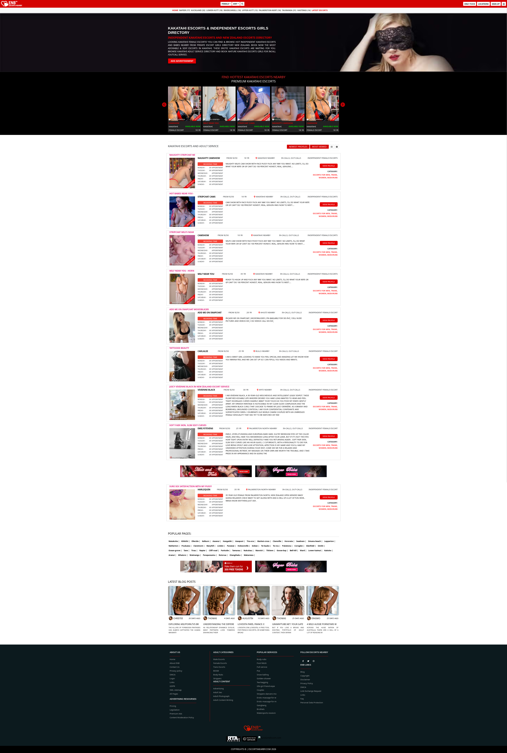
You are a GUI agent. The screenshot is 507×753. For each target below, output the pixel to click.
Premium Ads (176, 713)
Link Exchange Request (310, 691)
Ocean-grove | (175, 550)
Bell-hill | (294, 550)
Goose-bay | (282, 550)
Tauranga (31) (289, 10)
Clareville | (278, 541)
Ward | (303, 550)
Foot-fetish (262, 663)
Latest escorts (320, 10)
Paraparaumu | (210, 555)
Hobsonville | (244, 546)
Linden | (221, 546)
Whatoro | (183, 555)
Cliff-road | (214, 550)
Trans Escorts (219, 667)
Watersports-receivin (266, 713)
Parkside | (225, 550)
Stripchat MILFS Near (181, 232)
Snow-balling (263, 674)
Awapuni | (240, 541)
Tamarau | (237, 550)
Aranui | (172, 555)
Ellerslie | (196, 541)
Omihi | (321, 546)
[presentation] (164, 104)
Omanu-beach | (315, 541)
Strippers (217, 678)
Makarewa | (249, 555)
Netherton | (174, 546)
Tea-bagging (262, 682)
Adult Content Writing (223, 700)
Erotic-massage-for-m (266, 701)
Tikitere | (270, 550)
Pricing (173, 706)
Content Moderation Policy (182, 717)
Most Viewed (319, 146)
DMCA (172, 674)
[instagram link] (313, 660)
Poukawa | (187, 546)
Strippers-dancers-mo (266, 693)
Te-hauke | (266, 546)
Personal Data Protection (311, 702)
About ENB (175, 663)
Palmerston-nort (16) (270, 10)
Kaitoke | (328, 550)
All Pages (174, 693)
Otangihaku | (236, 555)
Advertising (218, 688)
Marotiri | (259, 550)
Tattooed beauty (179, 348)
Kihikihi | (185, 541)
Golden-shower (264, 678)
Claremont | (199, 546)
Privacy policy (176, 670)
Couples (260, 690)
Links (172, 682)
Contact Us (174, 667)
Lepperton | (329, 541)
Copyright (304, 675)
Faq (302, 698)
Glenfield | (311, 546)
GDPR (172, 686)
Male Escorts (219, 659)
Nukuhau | (249, 550)
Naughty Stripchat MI (182, 154)
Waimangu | (195, 555)
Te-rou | (276, 546)
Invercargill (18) (232, 10)
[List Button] (331, 147)
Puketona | (287, 546)
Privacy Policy (306, 683)
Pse (258, 670)
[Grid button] (337, 147)
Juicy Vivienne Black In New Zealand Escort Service (199, 386)
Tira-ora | (251, 541)
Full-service (262, 667)
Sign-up (496, 4)
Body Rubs (218, 674)
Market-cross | (264, 541)
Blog (302, 671)
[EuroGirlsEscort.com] (270, 739)
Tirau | (194, 550)
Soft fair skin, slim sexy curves (187, 425)
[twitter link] (303, 660)
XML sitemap (176, 690)
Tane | (186, 550)
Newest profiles (298, 146)
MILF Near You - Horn (181, 270)
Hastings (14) (304, 10)
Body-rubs (261, 659)
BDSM (216, 670)
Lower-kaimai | (315, 550)
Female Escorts (220, 663)
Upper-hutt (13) (250, 10)
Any (235, 4)
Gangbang (261, 705)
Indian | (255, 546)
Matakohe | (174, 541)
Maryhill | (210, 546)
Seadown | (301, 541)
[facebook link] (308, 660)
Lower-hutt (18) (214, 10)
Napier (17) (184, 10)
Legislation (175, 709)
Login (172, 678)
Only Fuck (469, 4)
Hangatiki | (228, 541)
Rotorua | (223, 555)
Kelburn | (206, 541)
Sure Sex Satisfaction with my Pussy (190, 486)
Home (175, 10)
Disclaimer (305, 679)
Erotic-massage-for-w (266, 697)
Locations (483, 4)
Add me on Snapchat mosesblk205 (189, 309)
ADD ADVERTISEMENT (182, 61)
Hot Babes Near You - (181, 193)
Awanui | (217, 541)
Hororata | (289, 541)
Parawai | (231, 546)
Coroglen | (299, 546)
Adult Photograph (221, 696)
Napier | (203, 550)
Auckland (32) (198, 10)
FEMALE (225, 4)
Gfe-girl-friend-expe (266, 686)
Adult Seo (217, 692)
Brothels (260, 709)
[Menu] (504, 4)
